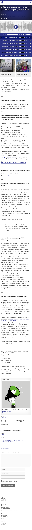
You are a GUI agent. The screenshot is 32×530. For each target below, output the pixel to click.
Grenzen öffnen (15, 439)
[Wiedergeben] (1, 34)
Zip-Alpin (15, 441)
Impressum (4, 515)
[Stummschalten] (26, 34)
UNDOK (22, 440)
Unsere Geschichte (6, 507)
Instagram (4, 523)
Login (3, 513)
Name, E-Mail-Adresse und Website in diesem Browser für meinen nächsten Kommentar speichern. (14, 480)
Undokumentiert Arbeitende (7, 441)
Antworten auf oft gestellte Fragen (9, 510)
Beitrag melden (5, 449)
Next (30, 68)
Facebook (4, 521)
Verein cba (4, 505)
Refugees (7, 440)
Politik (2, 434)
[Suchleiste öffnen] (30, 3)
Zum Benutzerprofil (7, 412)
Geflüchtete (9, 439)
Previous (0, 68)
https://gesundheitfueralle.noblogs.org (12, 157)
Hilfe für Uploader (6, 508)
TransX (10, 176)
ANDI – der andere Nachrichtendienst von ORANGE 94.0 (13, 16)
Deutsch (3, 446)
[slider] (12, 34)
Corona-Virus (4, 439)
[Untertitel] (23, 34)
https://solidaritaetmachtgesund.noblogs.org (13, 162)
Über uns (4, 504)
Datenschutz (5, 516)
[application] (16, 34)
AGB (3, 518)
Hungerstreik (22, 439)
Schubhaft (11, 440)
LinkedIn (4, 524)
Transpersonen (17, 440)
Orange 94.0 (3, 417)
